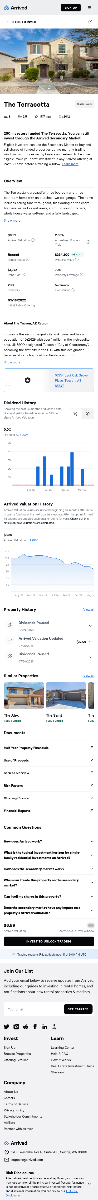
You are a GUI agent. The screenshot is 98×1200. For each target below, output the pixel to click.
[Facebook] (35, 1027)
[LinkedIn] (45, 1027)
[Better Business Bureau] (54, 1027)
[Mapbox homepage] (8, 387)
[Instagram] (16, 1027)
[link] (72, 380)
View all (88, 609)
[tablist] (81, 413)
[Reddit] (26, 1027)
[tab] (75, 414)
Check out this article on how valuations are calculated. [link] (46, 520)
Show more (12, 220)
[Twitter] (7, 1027)
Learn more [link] (70, 163)
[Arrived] (15, 7)
